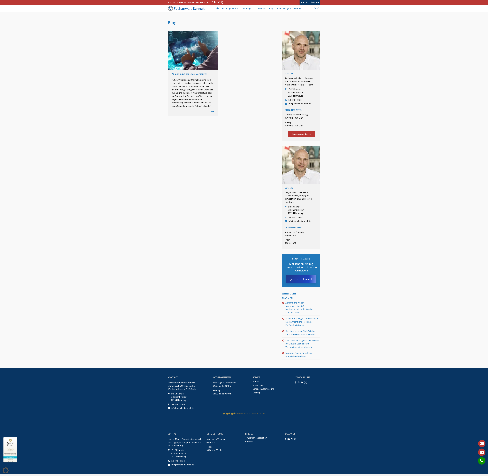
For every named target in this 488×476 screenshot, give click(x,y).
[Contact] (481, 452)
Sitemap (256, 392)
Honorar (262, 8)
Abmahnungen (284, 8)
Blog (271, 8)
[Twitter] (222, 2)
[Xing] (218, 2)
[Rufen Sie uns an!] (481, 461)
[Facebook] (212, 2)
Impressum (258, 385)
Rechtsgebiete (229, 8)
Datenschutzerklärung (263, 388)
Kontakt (305, 2)
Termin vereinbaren (301, 134)
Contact (315, 2)
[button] (5, 470)
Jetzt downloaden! (301, 279)
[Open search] (315, 8)
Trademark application (256, 437)
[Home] (187, 8)
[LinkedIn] (215, 2)
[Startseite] (217, 8)
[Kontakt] (481, 443)
